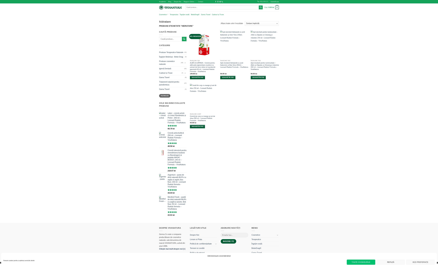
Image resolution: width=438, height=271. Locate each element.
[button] (275, 1)
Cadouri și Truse (218, 14)
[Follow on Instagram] (218, 2)
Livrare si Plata (196, 239)
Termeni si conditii (197, 248)
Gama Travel (205, 14)
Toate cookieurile (361, 262)
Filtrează (165, 96)
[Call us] (222, 2)
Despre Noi (177, 2)
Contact (200, 2)
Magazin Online (189, 2)
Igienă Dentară (165, 69)
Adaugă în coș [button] (197, 77)
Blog (169, 2)
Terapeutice (174, 14)
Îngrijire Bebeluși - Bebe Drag (171, 57)
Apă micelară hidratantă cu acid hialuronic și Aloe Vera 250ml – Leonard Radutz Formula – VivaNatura (234, 65)
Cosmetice (163, 14)
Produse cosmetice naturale (167, 62)
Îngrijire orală (184, 14)
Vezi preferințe (420, 262)
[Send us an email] (220, 2)
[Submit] (261, 7)
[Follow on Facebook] (215, 2)
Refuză (390, 262)
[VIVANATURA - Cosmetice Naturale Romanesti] (170, 7)
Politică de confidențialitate (201, 244)
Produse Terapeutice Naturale (171, 52)
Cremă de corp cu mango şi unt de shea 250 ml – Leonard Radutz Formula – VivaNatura (202, 118)
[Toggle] (185, 62)
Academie (162, 2)
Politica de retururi (197, 253)
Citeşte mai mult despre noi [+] (172, 249)
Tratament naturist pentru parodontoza (169, 83)
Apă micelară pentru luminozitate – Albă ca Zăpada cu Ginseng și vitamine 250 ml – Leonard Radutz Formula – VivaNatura (265, 66)
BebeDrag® (195, 14)
